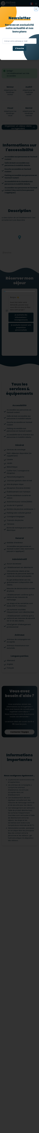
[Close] (36, 9)
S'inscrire (19, 48)
